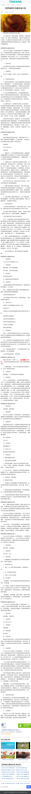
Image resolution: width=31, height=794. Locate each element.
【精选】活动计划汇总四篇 (8, 772)
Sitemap (25, 792)
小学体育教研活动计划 (7, 776)
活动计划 (19, 4)
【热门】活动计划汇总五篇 (22, 778)
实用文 (13, 4)
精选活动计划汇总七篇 (21, 770)
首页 (8, 4)
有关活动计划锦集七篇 (21, 767)
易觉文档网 (12, 792)
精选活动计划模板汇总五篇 (8, 770)
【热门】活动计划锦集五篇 (8, 767)
